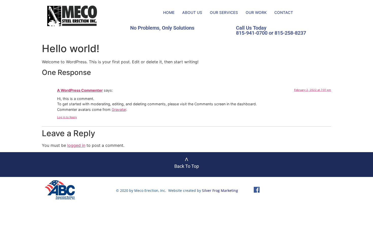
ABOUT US (192, 12)
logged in (76, 145)
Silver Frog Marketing (220, 190)
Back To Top (186, 166)
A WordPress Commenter (80, 90)
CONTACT (283, 12)
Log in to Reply (67, 117)
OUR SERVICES (224, 12)
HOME (169, 12)
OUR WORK (256, 12)
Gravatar (119, 109)
